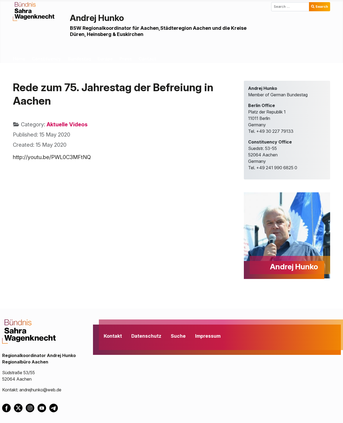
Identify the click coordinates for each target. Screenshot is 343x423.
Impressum (208, 336)
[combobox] (290, 6)
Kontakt (113, 336)
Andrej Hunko (97, 18)
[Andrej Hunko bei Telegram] (54, 407)
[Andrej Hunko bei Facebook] (8, 407)
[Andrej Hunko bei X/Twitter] (20, 407)
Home (19, 58)
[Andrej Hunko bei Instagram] (32, 407)
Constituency (46, 58)
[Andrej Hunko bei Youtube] (43, 407)
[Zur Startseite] (33, 11)
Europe (105, 58)
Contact (147, 58)
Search (321, 7)
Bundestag (79, 58)
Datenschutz (146, 336)
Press (126, 58)
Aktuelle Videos (67, 124)
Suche (178, 336)
